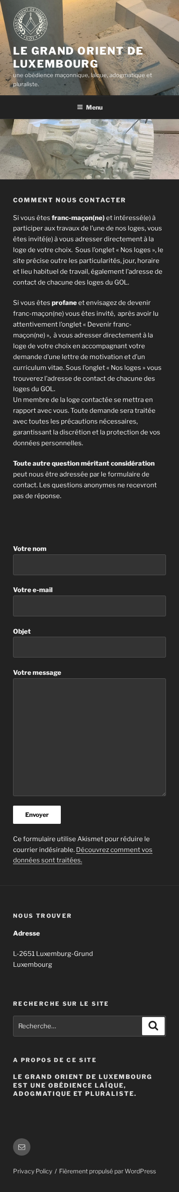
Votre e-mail (33, 590)
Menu (94, 107)
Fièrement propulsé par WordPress (107, 1171)
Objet (22, 631)
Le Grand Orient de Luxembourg (78, 57)
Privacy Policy (32, 1171)
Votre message (37, 673)
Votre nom (29, 549)
